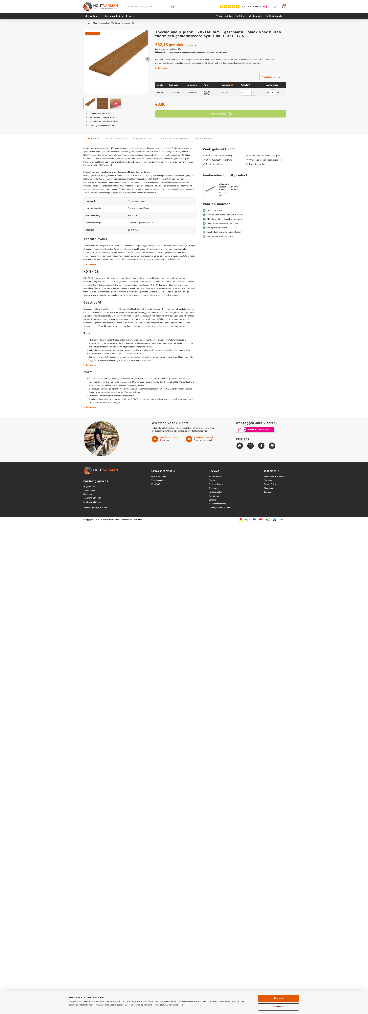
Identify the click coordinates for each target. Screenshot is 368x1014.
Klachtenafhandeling (217, 503)
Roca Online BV (139, 520)
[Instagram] (250, 445)
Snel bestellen (226, 16)
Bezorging (213, 488)
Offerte (242, 16)
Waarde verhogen (277, 92)
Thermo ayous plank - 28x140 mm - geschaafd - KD (113, 23)
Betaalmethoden (216, 484)
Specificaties (93, 138)
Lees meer (163, 68)
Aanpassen (278, 1006)
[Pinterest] (272, 445)
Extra (129, 16)
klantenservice (200, 430)
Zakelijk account (158, 480)
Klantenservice (276, 16)
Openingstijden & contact (219, 507)
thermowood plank (178, 162)
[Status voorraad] (231, 85)
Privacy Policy (270, 484)
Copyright (268, 480)
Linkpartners (269, 496)
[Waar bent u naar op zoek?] (173, 6)
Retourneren (214, 496)
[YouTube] (239, 445)
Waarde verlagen (267, 92)
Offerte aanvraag (158, 476)
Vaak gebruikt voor (143, 138)
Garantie (212, 500)
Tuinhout (267, 492)
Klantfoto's (257, 16)
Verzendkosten (215, 492)
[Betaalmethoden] (240, 519)
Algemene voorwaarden (274, 476)
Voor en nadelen (203, 138)
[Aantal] (273, 92)
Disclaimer (268, 488)
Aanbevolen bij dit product (174, 138)
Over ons (212, 480)
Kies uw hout (91, 16)
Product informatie (116, 138)
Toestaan (278, 998)
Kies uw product (112, 16)
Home (87, 23)
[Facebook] (261, 445)
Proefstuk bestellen (271, 77)
